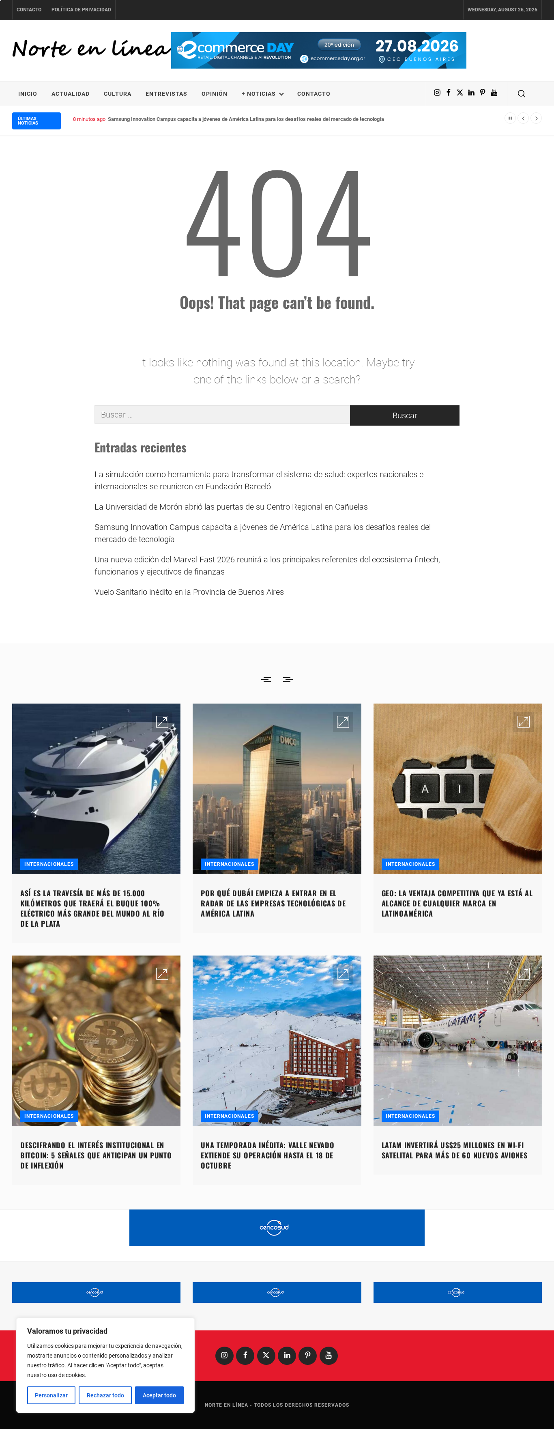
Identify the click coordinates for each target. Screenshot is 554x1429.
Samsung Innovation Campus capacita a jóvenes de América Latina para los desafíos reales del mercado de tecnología (262, 533)
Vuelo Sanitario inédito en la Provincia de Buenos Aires (189, 592)
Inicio (27, 93)
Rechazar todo (105, 1395)
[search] (521, 94)
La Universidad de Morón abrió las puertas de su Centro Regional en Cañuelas (231, 507)
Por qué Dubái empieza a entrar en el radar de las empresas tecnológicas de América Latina (273, 903)
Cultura (117, 93)
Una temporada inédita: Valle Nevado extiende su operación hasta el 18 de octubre (267, 1155)
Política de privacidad (81, 10)
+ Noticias (259, 93)
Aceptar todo (159, 1395)
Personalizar (51, 1395)
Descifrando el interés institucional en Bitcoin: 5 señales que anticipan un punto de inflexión (96, 1155)
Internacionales (49, 864)
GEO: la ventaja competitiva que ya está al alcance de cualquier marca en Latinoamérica (457, 903)
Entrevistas (166, 93)
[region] (105, 1365)
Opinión (215, 93)
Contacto (29, 10)
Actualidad (71, 93)
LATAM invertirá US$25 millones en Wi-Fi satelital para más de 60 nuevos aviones (455, 1150)
